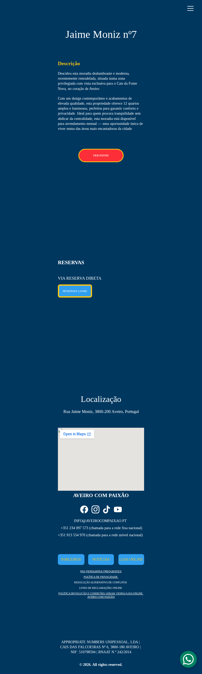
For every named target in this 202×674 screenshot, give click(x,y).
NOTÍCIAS (101, 559)
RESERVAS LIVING (75, 291)
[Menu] (190, 8)
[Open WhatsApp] (188, 659)
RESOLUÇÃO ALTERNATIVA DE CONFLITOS (100, 582)
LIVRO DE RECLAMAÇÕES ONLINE (100, 587)
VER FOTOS (101, 155)
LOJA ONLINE (131, 559)
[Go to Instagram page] (95, 509)
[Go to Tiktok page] (106, 509)
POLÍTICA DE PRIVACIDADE (101, 576)
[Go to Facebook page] (84, 509)
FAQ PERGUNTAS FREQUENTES (101, 571)
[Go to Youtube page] (118, 509)
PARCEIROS (71, 559)
